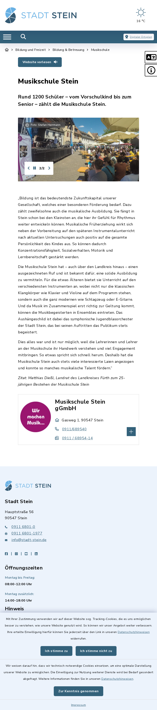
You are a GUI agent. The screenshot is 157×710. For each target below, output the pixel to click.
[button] (151, 57)
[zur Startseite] (40, 15)
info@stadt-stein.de (29, 539)
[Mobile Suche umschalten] (23, 37)
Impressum (78, 705)
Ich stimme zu (56, 651)
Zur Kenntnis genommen (78, 691)
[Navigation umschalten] (7, 36)
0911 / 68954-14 (77, 438)
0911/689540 (74, 429)
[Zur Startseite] (7, 49)
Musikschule (100, 50)
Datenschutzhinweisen (134, 632)
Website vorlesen (37, 62)
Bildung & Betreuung (68, 50)
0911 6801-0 (23, 526)
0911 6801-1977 (26, 533)
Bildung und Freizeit (30, 50)
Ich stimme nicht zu (96, 651)
